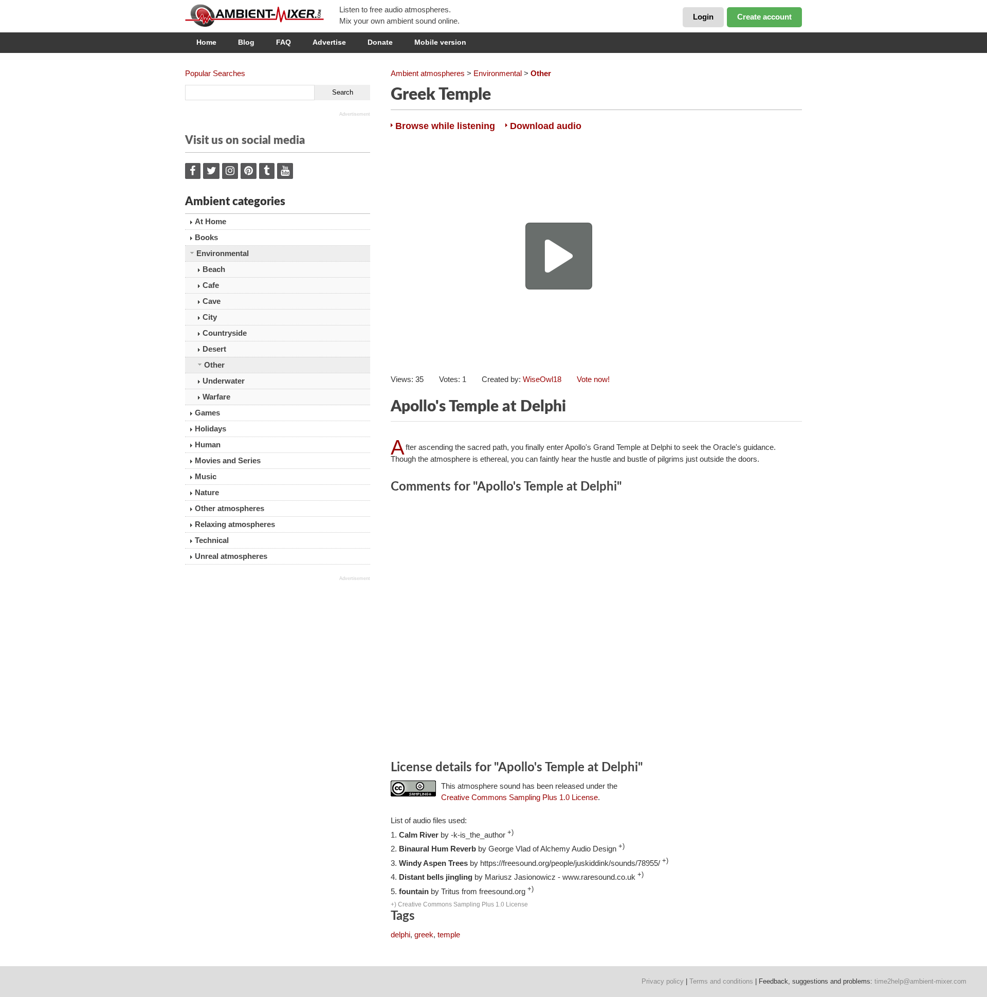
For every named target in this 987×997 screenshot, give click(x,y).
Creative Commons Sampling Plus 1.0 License (519, 797)
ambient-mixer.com (262, 15)
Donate (380, 42)
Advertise (329, 42)
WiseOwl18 (542, 379)
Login (703, 16)
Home (206, 42)
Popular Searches (215, 73)
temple (448, 934)
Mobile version (440, 42)
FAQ (283, 42)
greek (423, 934)
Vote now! (593, 379)
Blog (246, 42)
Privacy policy (663, 981)
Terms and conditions (721, 981)
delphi (400, 934)
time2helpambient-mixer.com (920, 981)
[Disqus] (596, 628)
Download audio (545, 126)
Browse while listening (445, 126)
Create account (764, 16)
